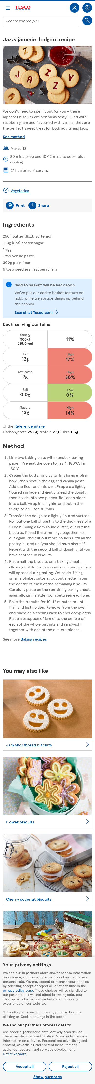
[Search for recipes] (87, 20)
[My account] (74, 8)
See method (14, 136)
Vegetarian (20, 190)
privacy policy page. (18, 990)
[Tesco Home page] (23, 8)
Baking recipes (34, 639)
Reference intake (29, 426)
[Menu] (8, 8)
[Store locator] (87, 8)
